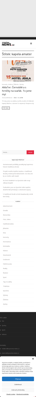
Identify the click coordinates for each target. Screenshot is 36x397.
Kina (4, 233)
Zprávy (22, 84)
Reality (5, 268)
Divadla (5, 210)
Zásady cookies (10, 394)
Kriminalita (6, 246)
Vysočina (6, 291)
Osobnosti (6, 259)
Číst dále (5, 108)
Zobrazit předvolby (18, 390)
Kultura (10, 84)
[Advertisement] (18, 18)
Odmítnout (18, 384)
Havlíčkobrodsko (8, 224)
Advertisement (7, 206)
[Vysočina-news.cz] (8, 43)
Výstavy (5, 295)
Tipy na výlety (7, 282)
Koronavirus (7, 242)
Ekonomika (6, 215)
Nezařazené (7, 255)
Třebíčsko (6, 286)
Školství (5, 273)
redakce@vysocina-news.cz (10, 349)
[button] (33, 359)
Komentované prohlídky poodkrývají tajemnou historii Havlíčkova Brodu (18, 165)
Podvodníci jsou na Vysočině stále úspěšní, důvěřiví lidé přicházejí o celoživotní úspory (17, 188)
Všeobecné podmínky (22, 394)
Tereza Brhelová (7, 98)
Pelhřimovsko (7, 264)
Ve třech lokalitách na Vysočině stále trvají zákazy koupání (16, 182)
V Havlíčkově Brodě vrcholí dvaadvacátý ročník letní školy (18, 195)
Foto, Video (6, 219)
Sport (4, 277)
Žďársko (16, 84)
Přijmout (18, 379)
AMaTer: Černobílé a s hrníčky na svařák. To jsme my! (17, 91)
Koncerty (4, 84)
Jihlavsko (6, 228)
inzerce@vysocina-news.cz (10, 353)
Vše (3, 321)
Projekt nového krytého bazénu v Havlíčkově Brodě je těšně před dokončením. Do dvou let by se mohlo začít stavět (18, 173)
